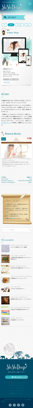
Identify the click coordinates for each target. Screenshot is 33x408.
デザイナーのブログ (16, 388)
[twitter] (14, 405)
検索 (30, 230)
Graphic (19, 25)
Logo (28, 25)
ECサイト (6, 79)
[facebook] (10, 405)
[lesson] (22, 405)
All (4, 25)
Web (11, 25)
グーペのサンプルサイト (16, 382)
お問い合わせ (13, 218)
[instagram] (18, 405)
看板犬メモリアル (16, 393)
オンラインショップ (16, 391)
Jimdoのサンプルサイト (15, 385)
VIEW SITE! (7, 82)
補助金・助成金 (14, 79)
